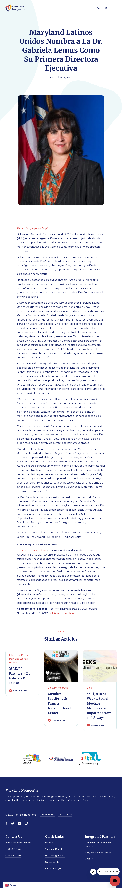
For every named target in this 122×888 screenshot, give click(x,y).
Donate (49, 842)
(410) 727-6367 (13, 849)
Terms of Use (65, 814)
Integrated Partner (19, 655)
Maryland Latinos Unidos (31, 550)
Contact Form (13, 855)
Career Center (52, 862)
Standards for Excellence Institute (98, 844)
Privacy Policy (47, 814)
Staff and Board (53, 849)
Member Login (53, 868)
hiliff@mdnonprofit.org (62, 613)
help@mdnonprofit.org (18, 842)
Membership (61, 687)
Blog (50, 687)
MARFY (89, 859)
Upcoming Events (55, 855)
